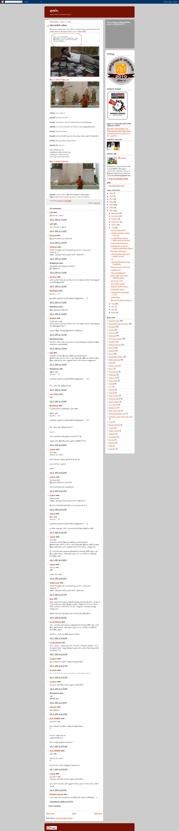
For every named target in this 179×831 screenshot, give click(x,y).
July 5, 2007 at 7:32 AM (58, 348)
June (113, 304)
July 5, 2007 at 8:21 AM (58, 491)
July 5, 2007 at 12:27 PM (58, 666)
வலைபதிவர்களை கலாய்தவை (118, 324)
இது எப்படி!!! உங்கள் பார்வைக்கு (121, 300)
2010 (111, 202)
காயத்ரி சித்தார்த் (55, 622)
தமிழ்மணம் (112, 375)
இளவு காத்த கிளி (114, 411)
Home (74, 813)
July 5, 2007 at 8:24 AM (58, 560)
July (113, 228)
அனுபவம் (112, 333)
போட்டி (111, 369)
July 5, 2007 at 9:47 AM (58, 595)
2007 (111, 211)
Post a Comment (55, 806)
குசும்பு (54, 10)
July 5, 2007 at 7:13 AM (58, 220)
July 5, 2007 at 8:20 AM (58, 473)
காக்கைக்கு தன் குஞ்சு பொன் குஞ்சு (121, 417)
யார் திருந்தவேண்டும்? (118, 230)
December (115, 213)
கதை (110, 363)
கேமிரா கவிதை (114, 402)
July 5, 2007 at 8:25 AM (58, 578)
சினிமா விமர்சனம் (115, 360)
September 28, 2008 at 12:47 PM (61, 802)
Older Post (98, 813)
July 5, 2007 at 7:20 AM (58, 259)
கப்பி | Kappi (54, 394)
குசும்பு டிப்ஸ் (113, 378)
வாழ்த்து (111, 348)
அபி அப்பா (53, 277)
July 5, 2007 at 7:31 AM (58, 335)
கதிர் (51, 212)
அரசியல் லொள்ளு (115, 345)
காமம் (111, 422)
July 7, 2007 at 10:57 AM (58, 746)
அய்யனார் (96, 203)
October (114, 219)
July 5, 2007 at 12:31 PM (58, 677)
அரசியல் (111, 390)
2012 (111, 196)
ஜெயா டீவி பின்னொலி (118, 273)
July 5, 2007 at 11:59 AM (58, 638)
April (113, 310)
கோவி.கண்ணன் (114, 425)
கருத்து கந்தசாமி (114, 399)
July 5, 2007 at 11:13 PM (58, 714)
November (115, 216)
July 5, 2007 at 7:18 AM (58, 243)
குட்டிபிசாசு (53, 659)
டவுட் (110, 387)
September (115, 222)
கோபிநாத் (53, 235)
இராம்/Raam (54, 291)
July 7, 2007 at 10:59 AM (58, 769)
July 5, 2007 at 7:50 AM (58, 401)
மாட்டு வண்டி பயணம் (118, 284)
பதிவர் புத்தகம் (114, 431)
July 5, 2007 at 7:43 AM (58, 390)
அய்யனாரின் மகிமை (117, 289)
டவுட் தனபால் (113, 405)
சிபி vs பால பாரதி (117, 281)
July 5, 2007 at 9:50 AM (58, 618)
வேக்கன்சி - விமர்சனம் (118, 251)
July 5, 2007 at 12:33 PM (58, 689)
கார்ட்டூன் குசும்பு (114, 321)
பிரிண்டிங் (112, 434)
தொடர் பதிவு (113, 381)
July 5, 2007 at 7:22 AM (58, 272)
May (113, 307)
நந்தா (51, 599)
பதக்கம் (111, 428)
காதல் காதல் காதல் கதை (119, 243)
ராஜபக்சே (112, 449)
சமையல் (111, 393)
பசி (112, 259)
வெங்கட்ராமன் (54, 583)
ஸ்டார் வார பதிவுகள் (115, 339)
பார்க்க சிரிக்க (115, 297)
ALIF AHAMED (55, 718)
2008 (111, 208)
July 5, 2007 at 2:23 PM (58, 703)
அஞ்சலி (111, 384)
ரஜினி (111, 446)
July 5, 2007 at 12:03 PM (58, 654)
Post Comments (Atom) (64, 818)
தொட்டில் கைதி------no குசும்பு (120, 267)
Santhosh (53, 247)
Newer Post (50, 813)
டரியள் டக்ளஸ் (113, 366)
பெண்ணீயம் (113, 437)
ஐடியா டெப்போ (114, 396)
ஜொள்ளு (112, 351)
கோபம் (111, 354)
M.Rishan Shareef (56, 794)
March (113, 312)
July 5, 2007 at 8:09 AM (58, 445)
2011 (111, 199)
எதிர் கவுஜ (112, 336)
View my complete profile (118, 179)
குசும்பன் (52, 449)
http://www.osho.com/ (116, 186)
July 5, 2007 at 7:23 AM (58, 302)
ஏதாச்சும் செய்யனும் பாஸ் (117, 414)
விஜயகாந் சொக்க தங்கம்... (120, 286)
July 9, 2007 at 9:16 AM (58, 790)
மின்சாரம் (112, 443)
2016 (111, 193)
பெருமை (111, 440)
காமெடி (111, 330)
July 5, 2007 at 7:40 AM (58, 365)
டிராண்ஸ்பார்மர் (116, 270)
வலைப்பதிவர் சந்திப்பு (116, 357)
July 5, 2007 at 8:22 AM (58, 532)
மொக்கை (112, 327)
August (114, 225)
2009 (111, 205)
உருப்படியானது (113, 372)
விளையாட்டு (113, 408)
